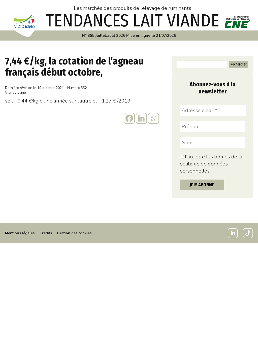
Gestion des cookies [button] (74, 233)
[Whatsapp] (153, 118)
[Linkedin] (141, 118)
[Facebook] (129, 118)
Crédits (46, 233)
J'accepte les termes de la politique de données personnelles (211, 163)
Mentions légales (20, 233)
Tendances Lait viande (132, 20)
